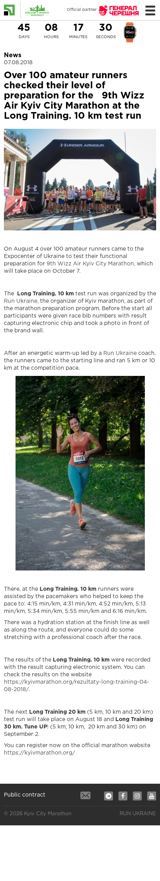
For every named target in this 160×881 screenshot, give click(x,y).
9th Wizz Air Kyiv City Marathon (90, 263)
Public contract (24, 795)
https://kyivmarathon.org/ (39, 753)
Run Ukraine (20, 301)
